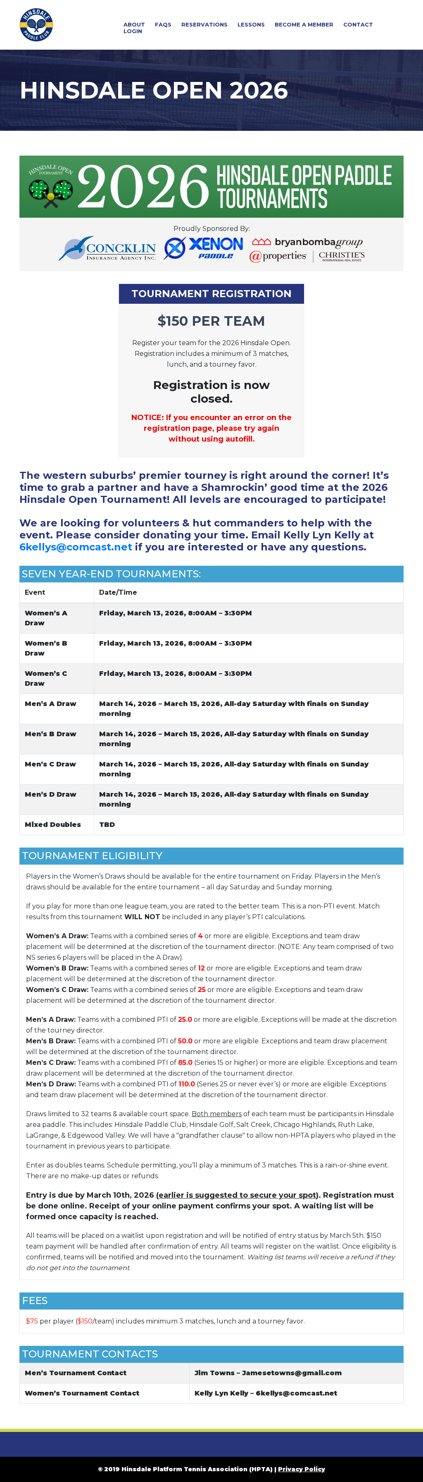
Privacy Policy (301, 1469)
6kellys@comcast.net (75, 547)
